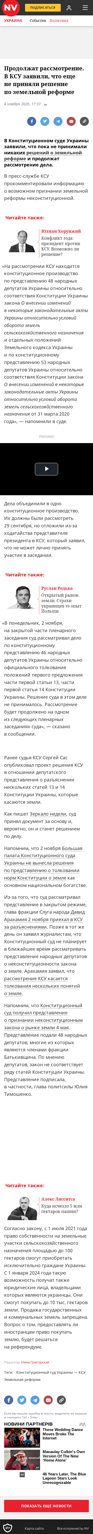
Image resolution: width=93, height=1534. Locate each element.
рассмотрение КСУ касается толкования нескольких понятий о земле (42, 985)
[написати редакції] (71, 121)
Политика (59, 20)
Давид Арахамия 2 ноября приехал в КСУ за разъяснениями (44, 919)
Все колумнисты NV (73, 1528)
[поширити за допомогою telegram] (58, 121)
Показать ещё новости (46, 1505)
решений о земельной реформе (43, 155)
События (38, 20)
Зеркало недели (48, 814)
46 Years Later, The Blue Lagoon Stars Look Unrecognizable (64, 1478)
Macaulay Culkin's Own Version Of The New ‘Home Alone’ (64, 1456)
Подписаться (43, 7)
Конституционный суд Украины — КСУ (51, 1372)
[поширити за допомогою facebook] (31, 121)
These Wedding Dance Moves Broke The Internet (63, 1434)
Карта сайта (34, 1528)
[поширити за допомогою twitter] (44, 121)
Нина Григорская (35, 1362)
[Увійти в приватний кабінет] (69, 8)
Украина (13, 20)
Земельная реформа (22, 1379)
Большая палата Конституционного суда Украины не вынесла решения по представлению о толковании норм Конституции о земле (43, 863)
